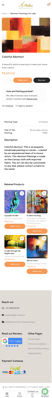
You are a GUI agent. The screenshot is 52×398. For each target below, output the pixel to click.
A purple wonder (11, 215)
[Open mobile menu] (3, 4)
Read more (32, 99)
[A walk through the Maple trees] (14, 242)
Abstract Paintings (26, 156)
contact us (30, 166)
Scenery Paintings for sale (14, 256)
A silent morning (34, 215)
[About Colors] (37, 246)
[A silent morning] (37, 201)
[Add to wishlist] (22, 193)
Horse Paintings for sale (13, 218)
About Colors (32, 260)
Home (4, 13)
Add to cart (22, 80)
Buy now (41, 80)
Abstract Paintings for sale (23, 13)
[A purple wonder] (14, 201)
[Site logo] (26, 4)
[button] (14, 226)
